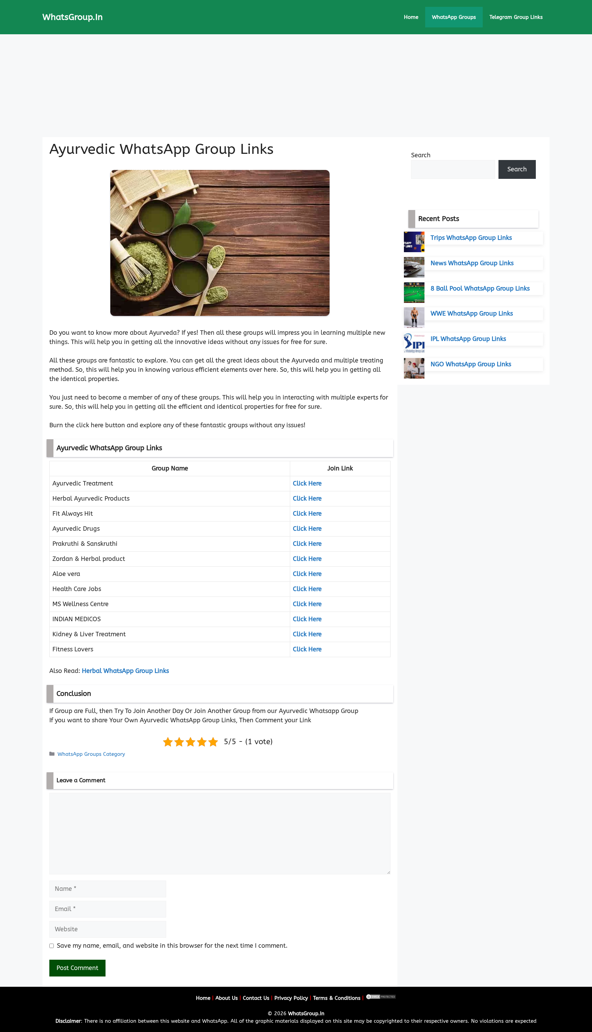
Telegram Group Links (516, 17)
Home (411, 17)
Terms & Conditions (336, 998)
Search (421, 155)
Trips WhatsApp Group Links (471, 238)
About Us (226, 998)
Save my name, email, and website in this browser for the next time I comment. (172, 945)
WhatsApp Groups (454, 17)
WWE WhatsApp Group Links (472, 313)
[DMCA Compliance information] (381, 998)
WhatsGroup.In (72, 17)
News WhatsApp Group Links (472, 263)
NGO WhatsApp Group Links (471, 364)
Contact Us (256, 998)
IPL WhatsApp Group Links (468, 339)
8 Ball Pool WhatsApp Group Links (480, 288)
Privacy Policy (291, 998)
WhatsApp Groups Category (91, 754)
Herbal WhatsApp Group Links (125, 671)
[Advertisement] (296, 86)
